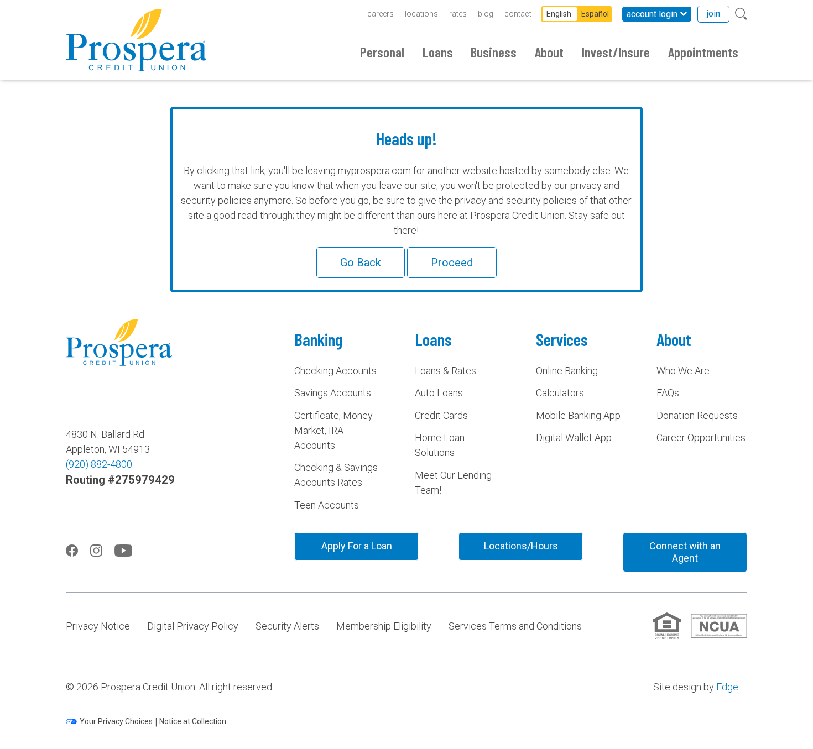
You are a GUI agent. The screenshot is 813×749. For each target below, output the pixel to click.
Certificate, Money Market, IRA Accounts (333, 430)
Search (741, 14)
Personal (382, 52)
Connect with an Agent (685, 552)
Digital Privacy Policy (192, 626)
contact (517, 13)
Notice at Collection (192, 721)
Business (494, 52)
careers (380, 13)
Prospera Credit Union (136, 40)
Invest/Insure (616, 52)
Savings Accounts (332, 393)
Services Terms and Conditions (515, 626)
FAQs (667, 393)
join (713, 13)
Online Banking (567, 370)
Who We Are (683, 370)
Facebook (72, 550)
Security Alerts (287, 626)
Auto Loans (439, 393)
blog (485, 13)
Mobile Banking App (578, 415)
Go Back (360, 262)
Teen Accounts (326, 505)
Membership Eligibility (383, 626)
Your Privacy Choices (116, 721)
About (549, 52)
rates (458, 13)
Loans (438, 52)
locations (421, 13)
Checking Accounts (335, 370)
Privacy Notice (98, 626)
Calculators (560, 393)
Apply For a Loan (356, 546)
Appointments (703, 52)
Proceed (452, 262)
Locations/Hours (521, 546)
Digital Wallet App (574, 437)
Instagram (96, 550)
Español (595, 13)
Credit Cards (441, 415)
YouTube (123, 550)
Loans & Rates (445, 370)
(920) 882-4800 (99, 464)
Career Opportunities (701, 437)
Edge (727, 687)
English (558, 13)
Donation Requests (697, 415)
